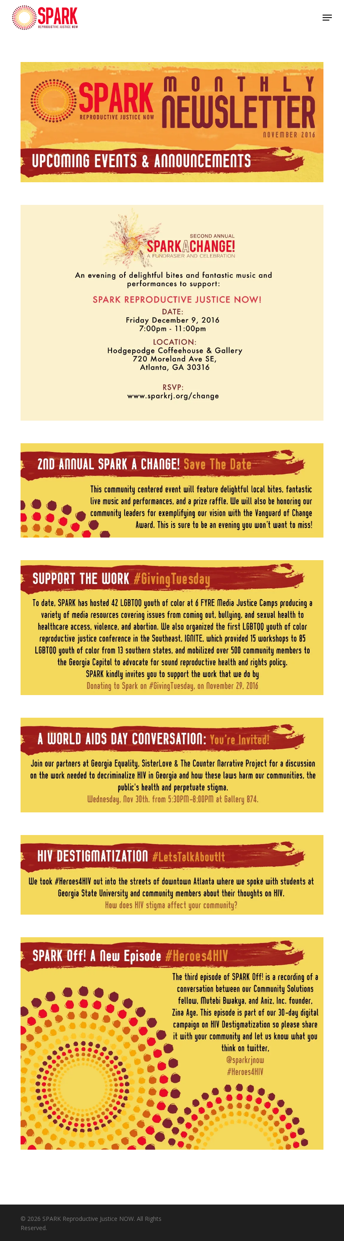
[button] (327, 17)
